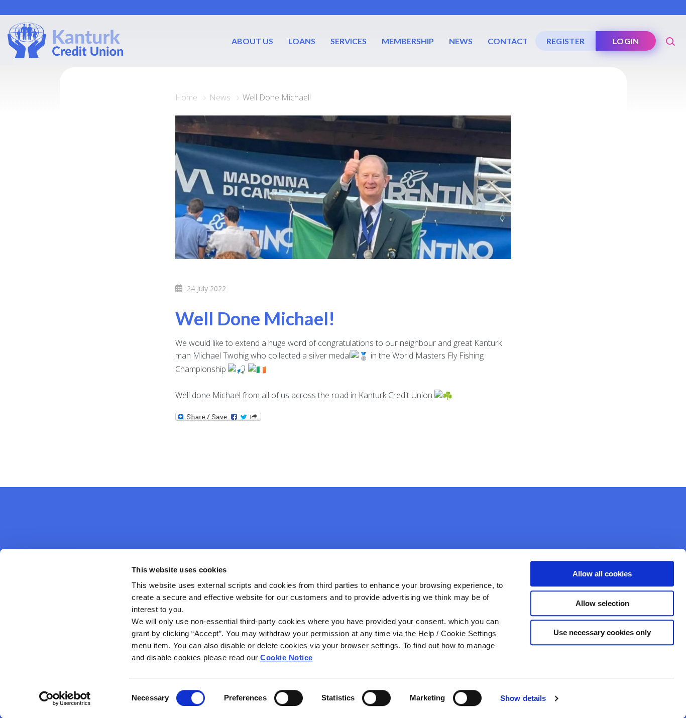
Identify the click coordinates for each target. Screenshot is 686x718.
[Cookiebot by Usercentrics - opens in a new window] (65, 698)
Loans (301, 41)
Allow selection (602, 603)
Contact (508, 41)
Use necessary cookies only (602, 632)
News (461, 41)
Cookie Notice (286, 657)
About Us (252, 41)
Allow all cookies (602, 573)
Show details (523, 698)
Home (186, 97)
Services (348, 41)
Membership (408, 41)
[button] (671, 37)
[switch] (288, 698)
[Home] (65, 39)
